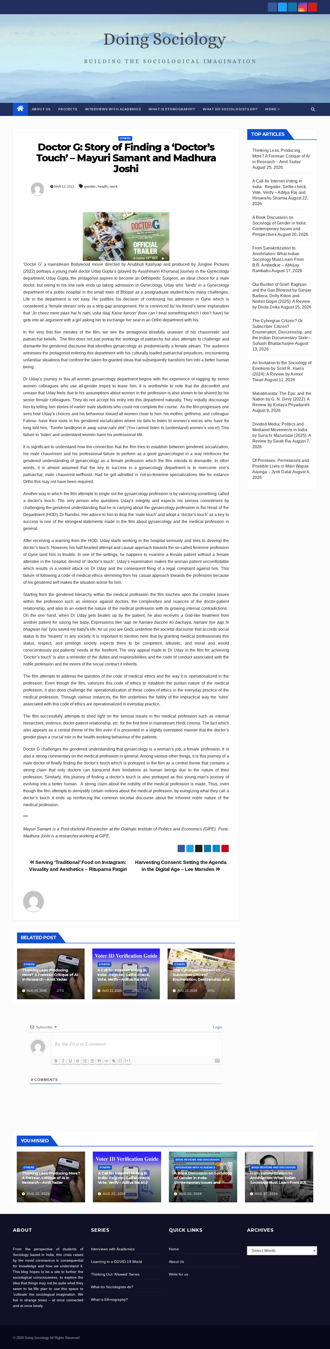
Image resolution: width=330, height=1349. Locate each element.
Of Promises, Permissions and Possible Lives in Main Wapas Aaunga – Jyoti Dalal (280, 466)
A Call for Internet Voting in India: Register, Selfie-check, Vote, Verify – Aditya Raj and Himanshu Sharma (123, 977)
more (270, 109)
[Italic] (63, 1061)
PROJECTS (67, 109)
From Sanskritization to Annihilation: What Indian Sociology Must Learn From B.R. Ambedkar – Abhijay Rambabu (278, 259)
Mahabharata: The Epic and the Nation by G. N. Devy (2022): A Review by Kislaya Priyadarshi (281, 399)
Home (174, 1249)
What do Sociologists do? (230, 109)
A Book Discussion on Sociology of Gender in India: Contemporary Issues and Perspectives (203, 1180)
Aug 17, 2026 (266, 1194)
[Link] (113, 1061)
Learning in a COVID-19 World (116, 1262)
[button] (313, 109)
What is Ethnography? (171, 109)
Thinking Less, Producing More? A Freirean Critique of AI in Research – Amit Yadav (50, 975)
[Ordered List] (84, 1061)
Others (125, 138)
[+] (127, 1060)
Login (217, 1027)
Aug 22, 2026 (114, 1194)
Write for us (178, 1274)
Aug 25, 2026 (38, 1194)
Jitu (60, 991)
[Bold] (56, 1061)
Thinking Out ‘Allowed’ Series (115, 1274)
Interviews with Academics (113, 109)
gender (90, 186)
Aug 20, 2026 (190, 1194)
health (103, 186)
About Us (41, 109)
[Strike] (77, 1061)
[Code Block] (106, 1061)
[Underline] (70, 1061)
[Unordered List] (92, 1061)
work (114, 186)
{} (120, 1060)
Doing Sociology (47, 58)
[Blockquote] (99, 1061)
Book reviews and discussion (197, 1159)
